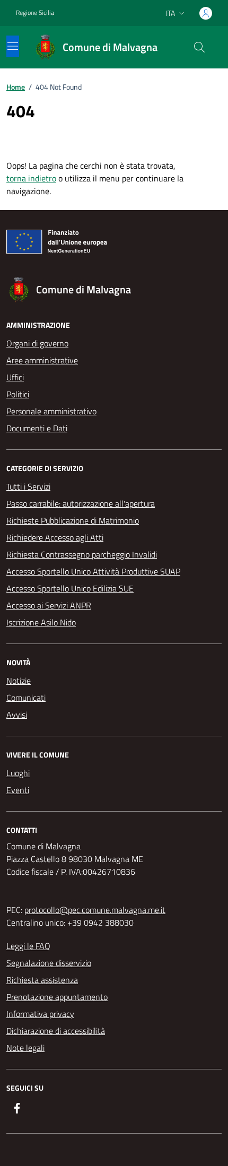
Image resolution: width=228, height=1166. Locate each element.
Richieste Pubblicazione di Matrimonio (72, 520)
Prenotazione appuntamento (57, 996)
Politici (17, 394)
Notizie (18, 680)
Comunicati (26, 697)
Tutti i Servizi (28, 486)
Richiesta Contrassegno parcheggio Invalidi (81, 554)
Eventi (17, 790)
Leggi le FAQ (28, 945)
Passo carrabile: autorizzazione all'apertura (80, 503)
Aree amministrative (42, 360)
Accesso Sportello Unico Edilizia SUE (70, 588)
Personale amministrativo (51, 411)
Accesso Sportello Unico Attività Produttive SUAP (93, 571)
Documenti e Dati (36, 428)
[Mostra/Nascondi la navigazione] (12, 46)
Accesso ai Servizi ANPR (48, 605)
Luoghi (18, 773)
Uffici (15, 377)
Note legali (25, 1047)
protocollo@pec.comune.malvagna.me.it (94, 909)
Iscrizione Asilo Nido (41, 622)
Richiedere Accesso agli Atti (54, 537)
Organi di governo (37, 343)
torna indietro (31, 178)
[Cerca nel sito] (199, 47)
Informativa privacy (40, 1013)
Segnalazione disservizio (48, 962)
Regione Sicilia (35, 13)
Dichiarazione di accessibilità (55, 1030)
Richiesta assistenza (42, 979)
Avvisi (16, 714)
